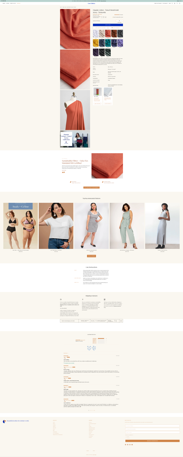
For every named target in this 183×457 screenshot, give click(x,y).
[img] (66, 355)
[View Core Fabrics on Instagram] (125, 444)
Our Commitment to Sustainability (91, 187)
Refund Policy (91, 430)
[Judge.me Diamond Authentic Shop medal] (89, 348)
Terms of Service (91, 434)
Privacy (90, 433)
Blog (53, 430)
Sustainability (55, 431)
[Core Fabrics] (91, 3)
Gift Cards (54, 427)
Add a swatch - (100, 27)
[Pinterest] (3, 1)
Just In (54, 422)
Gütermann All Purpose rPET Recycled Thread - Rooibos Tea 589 (97, 99)
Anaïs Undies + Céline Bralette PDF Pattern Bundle (20, 250)
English (87, 450)
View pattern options (96, 17)
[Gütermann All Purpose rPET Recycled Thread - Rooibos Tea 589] (98, 92)
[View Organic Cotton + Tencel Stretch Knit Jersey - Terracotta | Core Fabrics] (75, 139)
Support (90, 420)
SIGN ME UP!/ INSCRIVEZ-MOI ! (152, 440)
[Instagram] (2, 1)
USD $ (94, 450)
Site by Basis (94, 454)
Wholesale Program (92, 427)
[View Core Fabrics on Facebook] (127, 444)
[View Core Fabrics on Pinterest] (130, 444)
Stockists (90, 437)
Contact (90, 426)
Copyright (90, 431)
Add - (97, 103)
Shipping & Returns (92, 429)
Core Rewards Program (92, 423)
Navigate (55, 420)
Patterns (54, 426)
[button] (18, 3)
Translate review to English (69, 363)
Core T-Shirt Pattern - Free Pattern (56, 250)
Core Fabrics (90, 454)
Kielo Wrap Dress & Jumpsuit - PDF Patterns (127, 250)
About (54, 429)
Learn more (94, 69)
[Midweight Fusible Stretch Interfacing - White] (108, 92)
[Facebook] (1, 1)
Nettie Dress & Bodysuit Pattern (91, 250)
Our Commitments (56, 433)
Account (90, 422)
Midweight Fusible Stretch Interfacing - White (107, 98)
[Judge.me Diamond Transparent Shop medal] (94, 348)
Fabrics (54, 423)
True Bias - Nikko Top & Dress (162, 250)
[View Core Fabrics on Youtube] (132, 444)
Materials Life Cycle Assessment (57, 434)
